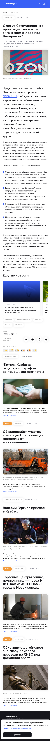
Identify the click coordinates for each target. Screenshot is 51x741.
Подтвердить (17, 735)
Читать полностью (9, 415)
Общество (14, 12)
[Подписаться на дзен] (39, 3)
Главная (5, 12)
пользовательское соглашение (17, 728)
